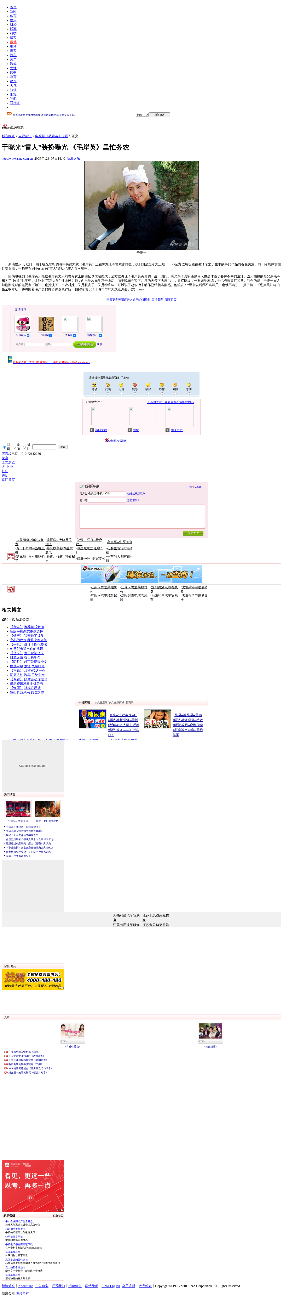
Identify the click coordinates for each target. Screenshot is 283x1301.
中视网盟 (84, 702)
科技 (13, 33)
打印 (5, 471)
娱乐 (13, 20)
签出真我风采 (20, 692)
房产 (13, 59)
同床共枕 (16, 675)
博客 (13, 37)
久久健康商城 (116, 702)
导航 (13, 98)
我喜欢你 (37, 692)
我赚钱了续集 (34, 635)
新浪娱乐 (73, 158)
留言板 (7, 453)
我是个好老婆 (37, 640)
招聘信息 (75, 1286)
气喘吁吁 (38, 666)
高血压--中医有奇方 (121, 542)
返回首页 (8, 480)
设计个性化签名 (35, 644)
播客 (13, 50)
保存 (5, 458)
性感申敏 (16, 666)
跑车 (27, 675)
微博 (13, 42)
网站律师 (91, 1286)
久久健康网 (101, 702)
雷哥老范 (177, 430)
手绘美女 (38, 675)
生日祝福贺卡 (34, 653)
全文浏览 (8, 462)
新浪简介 (8, 1286)
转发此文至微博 (117, 440)
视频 (13, 46)
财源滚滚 (16, 657)
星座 (13, 81)
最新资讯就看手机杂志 (26, 683)
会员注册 (128, 1286)
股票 (13, 29)
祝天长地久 (32, 657)
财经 (13, 24)
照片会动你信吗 (35, 679)
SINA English (111, 1286)
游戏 (13, 64)
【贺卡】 (16, 653)
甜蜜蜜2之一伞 (35, 670)
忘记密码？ (133, 500)
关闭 (5, 475)
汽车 (13, 55)
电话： (17, 453)
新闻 (13, 11)
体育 (13, 16)
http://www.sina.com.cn (17, 158)
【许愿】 (16, 688)
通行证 (15, 103)
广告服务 (41, 1286)
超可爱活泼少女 (35, 662)
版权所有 (22, 1293)
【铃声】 (16, 635)
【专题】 (16, 679)
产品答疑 (145, 1286)
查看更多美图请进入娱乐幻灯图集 (128, 299)
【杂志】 (16, 627)
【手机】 (16, 644)
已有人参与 (194, 487)
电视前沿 (25, 136)
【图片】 (16, 662)
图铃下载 (8, 619)
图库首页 (171, 299)
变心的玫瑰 (18, 640)
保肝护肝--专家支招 (91, 558)
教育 (13, 77)
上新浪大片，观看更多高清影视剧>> (170, 402)
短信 (13, 90)
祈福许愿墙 (32, 688)
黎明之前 (101, 430)
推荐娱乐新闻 (34, 627)
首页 (13, 7)
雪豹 (136, 430)
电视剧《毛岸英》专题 (51, 136)
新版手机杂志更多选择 (26, 631)
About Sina (25, 1286)
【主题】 (16, 670)
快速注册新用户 (136, 493)
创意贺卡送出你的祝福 (26, 648)
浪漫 (27, 666)
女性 (13, 68)
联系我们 (58, 1286)
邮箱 (13, 94)
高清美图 (157, 299)
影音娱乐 (8, 136)
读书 (13, 72)
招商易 (129, 702)
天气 (13, 85)
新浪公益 (22, 619)
